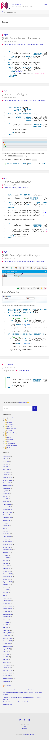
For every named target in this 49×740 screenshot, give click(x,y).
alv (10, 44)
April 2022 (5, 595)
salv (37, 44)
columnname (31, 44)
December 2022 (7, 574)
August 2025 (6, 488)
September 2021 (7, 614)
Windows (9, 447)
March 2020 (6, 662)
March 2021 (6, 630)
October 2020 (6, 643)
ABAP (6, 35)
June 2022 (6, 590)
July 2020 (5, 651)
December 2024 (7, 509)
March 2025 (6, 501)
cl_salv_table (16, 44)
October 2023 (6, 547)
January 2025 (6, 507)
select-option (40, 261)
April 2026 (5, 466)
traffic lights (32, 100)
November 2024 (7, 512)
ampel (14, 100)
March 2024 (6, 533)
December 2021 (7, 606)
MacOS (9, 437)
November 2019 (7, 673)
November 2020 (7, 641)
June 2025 (6, 493)
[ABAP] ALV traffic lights (14, 94)
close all (10, 418)
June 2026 (6, 461)
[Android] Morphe (7, 704)
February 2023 (7, 568)
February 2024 (7, 536)
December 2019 (7, 670)
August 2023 (6, 552)
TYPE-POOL (41, 100)
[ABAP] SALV (8, 367)
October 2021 (6, 611)
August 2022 (6, 584)
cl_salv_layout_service (19, 261)
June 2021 (6, 622)
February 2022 (7, 600)
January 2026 (6, 474)
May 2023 (5, 560)
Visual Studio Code (12, 445)
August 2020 (6, 649)
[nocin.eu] (5, 5)
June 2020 (6, 654)
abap (6, 44)
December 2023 (7, 541)
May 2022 (5, 592)
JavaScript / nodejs (12, 433)
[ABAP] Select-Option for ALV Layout (21, 255)
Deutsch (9, 422)
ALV (5, 91)
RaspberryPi (10, 439)
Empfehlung (10, 424)
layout (29, 261)
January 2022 (6, 603)
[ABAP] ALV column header (16, 181)
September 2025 (7, 485)
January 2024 (6, 539)
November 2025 (7, 480)
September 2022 (7, 582)
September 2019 (7, 678)
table (25, 100)
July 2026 (5, 458)
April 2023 (5, 563)
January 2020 (6, 667)
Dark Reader (23, 402)
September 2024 (7, 517)
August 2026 (6, 456)
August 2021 (6, 616)
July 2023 (5, 555)
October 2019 (6, 675)
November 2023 (7, 544)
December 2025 (7, 477)
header (20, 188)
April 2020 (5, 659)
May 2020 (5, 657)
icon (18, 100)
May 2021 (5, 624)
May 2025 (5, 496)
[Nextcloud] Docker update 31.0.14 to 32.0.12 (15, 702)
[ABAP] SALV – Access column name (21, 38)
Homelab (9, 430)
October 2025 (6, 482)
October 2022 (6, 579)
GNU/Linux (10, 426)
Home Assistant (11, 428)
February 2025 (7, 504)
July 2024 (5, 523)
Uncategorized (11, 443)
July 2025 (5, 490)
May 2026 (5, 464)
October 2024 (6, 515)
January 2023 (6, 571)
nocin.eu (17, 4)
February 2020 (7, 665)
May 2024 (5, 528)
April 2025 (5, 498)
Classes (10, 364)
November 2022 (7, 576)
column (23, 44)
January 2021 (6, 635)
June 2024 (6, 525)
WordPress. (30, 734)
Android (9, 420)
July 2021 (5, 619)
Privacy (24, 728)
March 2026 (6, 469)
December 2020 (7, 638)
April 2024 (5, 531)
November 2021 (7, 608)
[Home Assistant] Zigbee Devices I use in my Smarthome (18, 689)
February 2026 (7, 472)
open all (5, 418)
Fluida (24, 734)
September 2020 (7, 646)
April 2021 (5, 627)
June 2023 (6, 557)
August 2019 (6, 681)
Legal (24, 726)
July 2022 (5, 587)
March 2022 (6, 598)
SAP (41, 44)
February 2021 (7, 632)
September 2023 (7, 549)
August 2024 (6, 520)
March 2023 (6, 565)
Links (8, 435)
